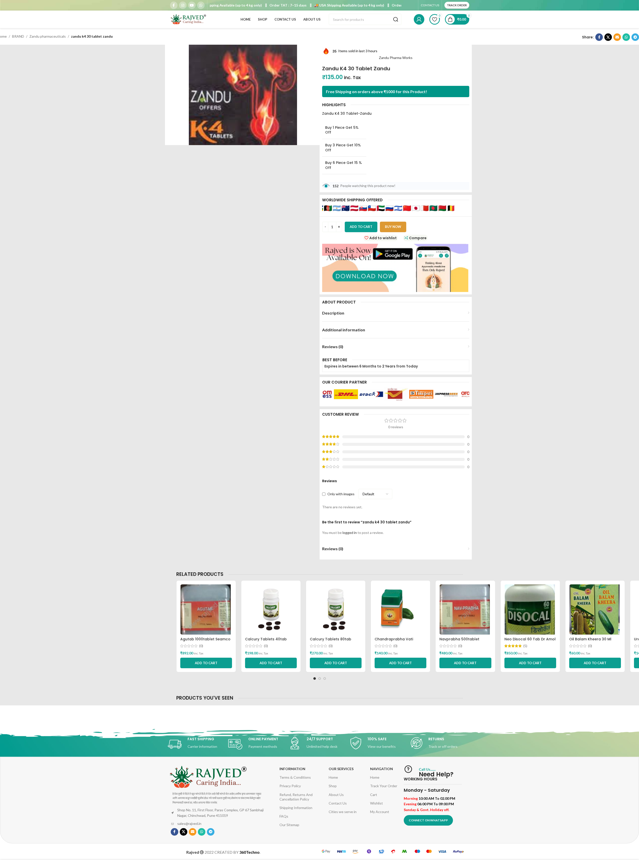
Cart (373, 794)
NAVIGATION (381, 769)
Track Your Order (383, 786)
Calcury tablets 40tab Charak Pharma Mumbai (267, 642)
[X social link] (608, 37)
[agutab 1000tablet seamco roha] (206, 609)
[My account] (419, 19)
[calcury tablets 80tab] (336, 609)
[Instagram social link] (183, 5)
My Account (379, 812)
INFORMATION (292, 769)
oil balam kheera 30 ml (590, 639)
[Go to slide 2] (319, 678)
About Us (336, 794)
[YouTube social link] (192, 5)
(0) (201, 646)
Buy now (393, 227)
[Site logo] (189, 19)
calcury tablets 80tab (330, 639)
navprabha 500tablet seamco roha (459, 642)
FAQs (283, 816)
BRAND (18, 36)
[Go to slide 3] (324, 678)
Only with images (341, 494)
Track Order (457, 5)
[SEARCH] (395, 19)
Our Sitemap (289, 825)
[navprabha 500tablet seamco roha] (465, 609)
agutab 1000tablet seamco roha (205, 642)
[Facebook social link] (174, 5)
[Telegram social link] (635, 37)
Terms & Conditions (295, 777)
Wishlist (376, 803)
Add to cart (361, 227)
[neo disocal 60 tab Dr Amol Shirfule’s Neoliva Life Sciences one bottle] (530, 609)
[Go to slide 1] (314, 678)
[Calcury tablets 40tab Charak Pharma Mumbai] (271, 609)
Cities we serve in (343, 812)
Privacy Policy (290, 786)
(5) (525, 646)
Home (333, 777)
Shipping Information (295, 808)
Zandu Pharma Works (396, 57)
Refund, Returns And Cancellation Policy (296, 796)
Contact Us (338, 803)
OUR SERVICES (341, 769)
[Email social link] (617, 37)
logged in (349, 532)
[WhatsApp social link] (201, 5)
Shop (333, 786)
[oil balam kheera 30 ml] (595, 609)
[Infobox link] (197, 744)
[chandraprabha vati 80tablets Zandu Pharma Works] (400, 609)
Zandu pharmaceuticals (47, 36)
